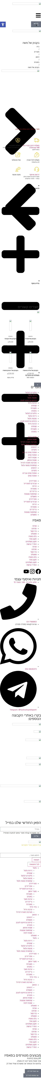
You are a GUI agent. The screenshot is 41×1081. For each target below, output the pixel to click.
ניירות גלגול (32, 395)
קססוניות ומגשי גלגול (29, 444)
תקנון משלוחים (31, 541)
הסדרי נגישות (32, 544)
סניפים (34, 528)
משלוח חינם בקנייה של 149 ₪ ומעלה (31, 146)
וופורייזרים (33, 481)
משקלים (34, 496)
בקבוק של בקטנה (10, 339)
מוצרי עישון (32, 891)
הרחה (34, 486)
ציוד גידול (33, 907)
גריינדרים (33, 491)
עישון (37, 57)
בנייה (39, 845)
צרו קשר (33, 531)
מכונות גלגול (32, 398)
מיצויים (34, 450)
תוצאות (36, 860)
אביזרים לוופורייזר (30, 483)
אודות (34, 526)
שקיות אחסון (32, 439)
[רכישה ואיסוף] (36, 169)
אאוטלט (34, 534)
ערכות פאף (28, 899)
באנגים (36, 62)
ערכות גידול (32, 403)
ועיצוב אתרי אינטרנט (29, 845)
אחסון (34, 915)
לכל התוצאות (34, 864)
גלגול (35, 868)
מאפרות (34, 489)
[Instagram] (32, 571)
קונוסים (34, 405)
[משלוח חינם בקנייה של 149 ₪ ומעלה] (36, 140)
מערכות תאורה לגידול (29, 442)
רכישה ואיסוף (34, 174)
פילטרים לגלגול (31, 392)
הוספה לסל (30, 377)
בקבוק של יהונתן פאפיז (10, 370)
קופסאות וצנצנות (30, 494)
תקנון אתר (33, 539)
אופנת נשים (32, 455)
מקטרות (34, 408)
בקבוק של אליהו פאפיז (30, 370)
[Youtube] (26, 571)
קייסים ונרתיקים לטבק (28, 400)
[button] (3, 24)
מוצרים (36, 52)
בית (38, 46)
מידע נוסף (30, 346)
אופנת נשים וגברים (30, 452)
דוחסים (34, 447)
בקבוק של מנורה (30, 339)
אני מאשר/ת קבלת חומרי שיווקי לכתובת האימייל (21, 833)
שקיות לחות (32, 437)
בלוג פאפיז (33, 536)
